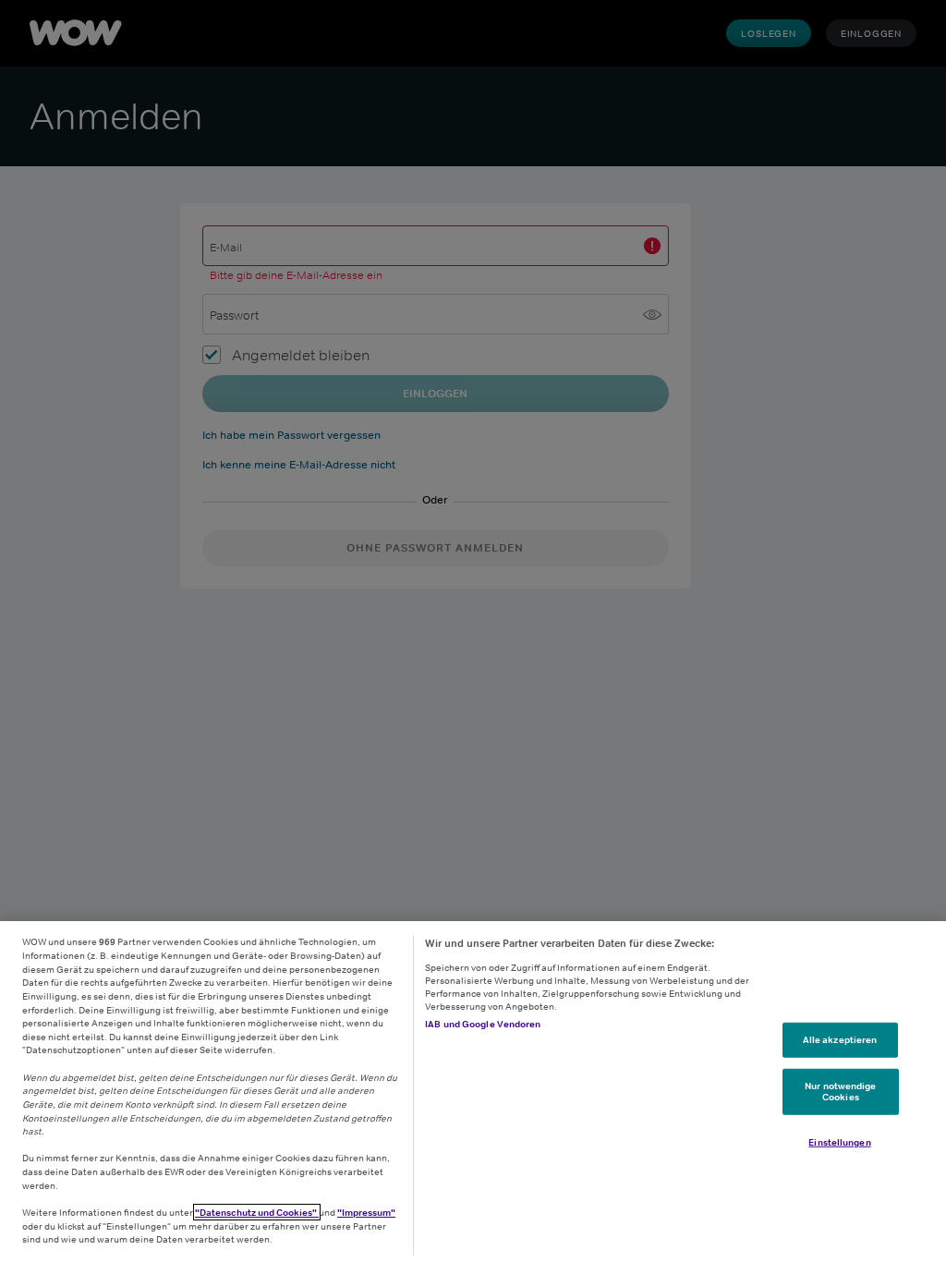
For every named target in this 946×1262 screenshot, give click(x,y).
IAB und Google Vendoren (482, 1023)
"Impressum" (366, 1212)
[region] (473, 1091)
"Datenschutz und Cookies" (257, 1212)
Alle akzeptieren (840, 1039)
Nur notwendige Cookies (840, 1091)
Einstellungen (839, 1141)
